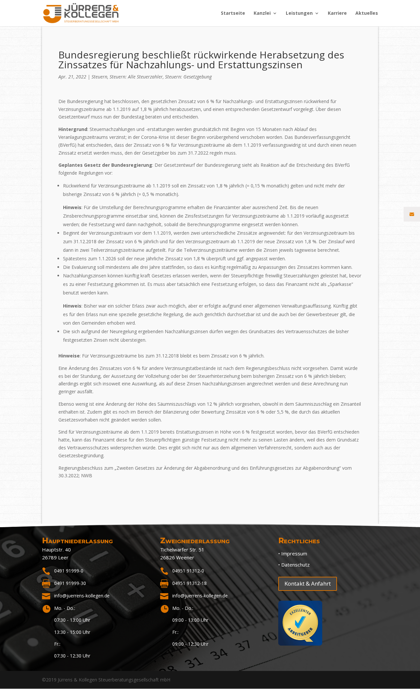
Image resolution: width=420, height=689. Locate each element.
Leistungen (299, 13)
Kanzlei (262, 13)
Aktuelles (366, 13)
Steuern (99, 77)
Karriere (337, 13)
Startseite (233, 13)
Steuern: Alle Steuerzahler (136, 77)
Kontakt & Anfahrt (307, 583)
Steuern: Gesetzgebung (188, 77)
